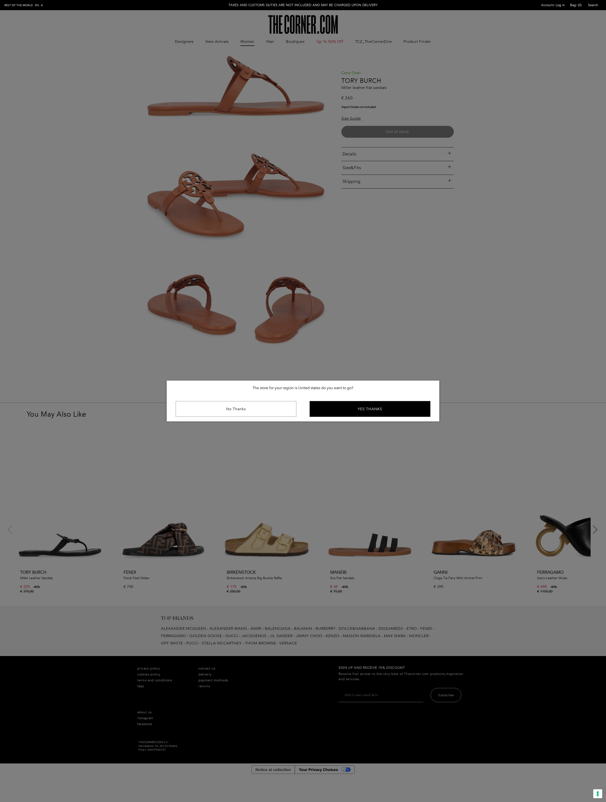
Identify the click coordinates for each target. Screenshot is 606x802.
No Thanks (236, 409)
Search (593, 5)
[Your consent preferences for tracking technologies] (597, 793)
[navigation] (23, 5)
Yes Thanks (370, 409)
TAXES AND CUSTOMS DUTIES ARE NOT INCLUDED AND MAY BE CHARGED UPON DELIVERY (303, 5)
